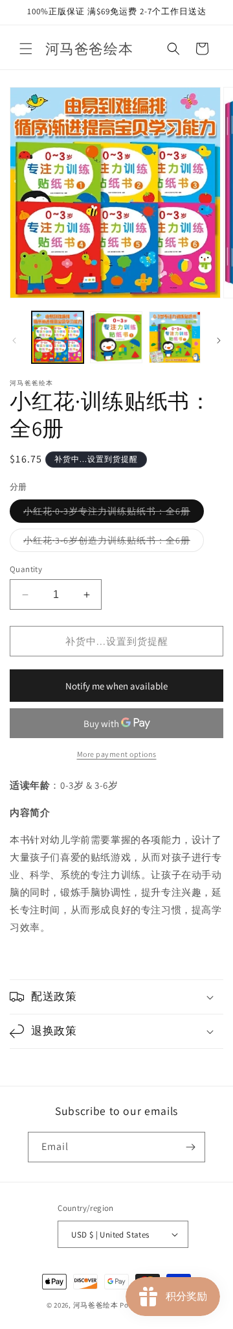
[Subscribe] (190, 1147)
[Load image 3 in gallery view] (175, 337)
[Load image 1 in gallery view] (57, 337)
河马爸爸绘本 (95, 1305)
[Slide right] (219, 340)
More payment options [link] (117, 754)
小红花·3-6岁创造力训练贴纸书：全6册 (113, 543)
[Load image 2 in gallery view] (116, 337)
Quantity (26, 569)
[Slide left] (14, 340)
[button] (26, 48)
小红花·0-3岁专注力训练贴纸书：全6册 (113, 514)
